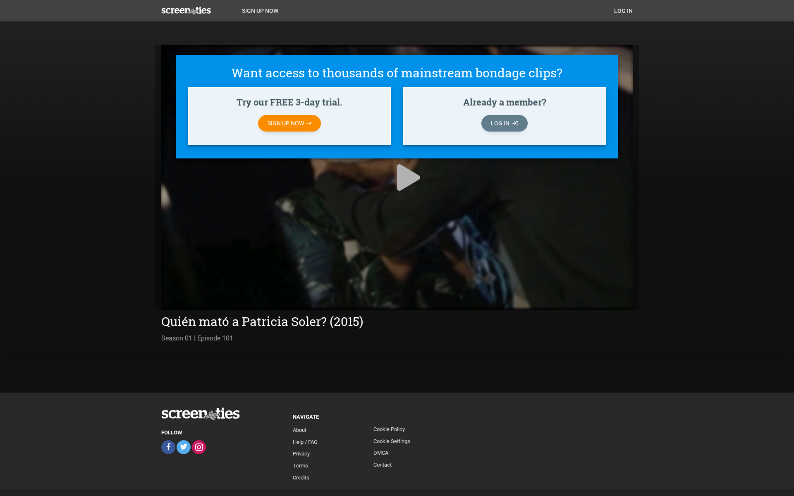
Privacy (301, 453)
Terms (300, 465)
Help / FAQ (305, 442)
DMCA (380, 452)
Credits (301, 477)
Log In (623, 10)
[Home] (198, 10)
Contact (382, 464)
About (299, 430)
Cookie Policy (389, 429)
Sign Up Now (260, 10)
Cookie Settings (391, 441)
